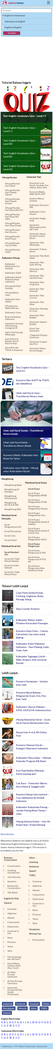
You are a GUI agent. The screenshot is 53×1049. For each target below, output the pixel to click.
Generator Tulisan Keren (38, 250)
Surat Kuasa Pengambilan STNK (37, 500)
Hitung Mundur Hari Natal (12, 184)
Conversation (13, 866)
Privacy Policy (30, 1046)
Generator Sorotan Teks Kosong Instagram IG (14, 325)
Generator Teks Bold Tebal (39, 256)
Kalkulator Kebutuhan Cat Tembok (12, 266)
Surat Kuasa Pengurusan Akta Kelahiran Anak (36, 568)
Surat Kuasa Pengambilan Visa (36, 514)
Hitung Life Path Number (13, 287)
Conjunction (13, 922)
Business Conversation (10, 858)
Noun (10, 937)
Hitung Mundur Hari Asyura (12, 230)
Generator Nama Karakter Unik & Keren (37, 235)
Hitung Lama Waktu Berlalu (12, 306)
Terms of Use (42, 1046)
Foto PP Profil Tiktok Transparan (14, 348)
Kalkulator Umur (13, 312)
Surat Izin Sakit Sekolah (11, 566)
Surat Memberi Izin (11, 553)
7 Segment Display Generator (38, 336)
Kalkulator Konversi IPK (39, 206)
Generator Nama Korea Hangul (37, 349)
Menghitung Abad (13, 485)
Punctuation (38, 939)
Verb (9, 950)
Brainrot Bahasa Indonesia (13, 318)
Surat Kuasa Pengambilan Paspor (38, 507)
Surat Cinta (9, 535)
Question (11, 881)
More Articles (7, 834)
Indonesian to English (15, 21)
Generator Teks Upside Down (36, 276)
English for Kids (11, 898)
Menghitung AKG (12, 509)
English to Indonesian (15, 15)
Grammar (12, 909)
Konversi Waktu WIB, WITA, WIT (37, 193)
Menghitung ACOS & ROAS (11, 503)
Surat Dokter (10, 540)
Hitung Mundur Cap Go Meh (12, 244)
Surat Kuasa (34, 488)
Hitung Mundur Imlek (12, 250)
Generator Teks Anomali (36, 289)
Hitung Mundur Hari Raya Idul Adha (12, 216)
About (21, 1046)
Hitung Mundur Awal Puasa (12, 237)
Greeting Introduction (13, 871)
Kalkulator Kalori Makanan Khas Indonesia (13, 279)
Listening (33, 862)
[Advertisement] (26, 57)
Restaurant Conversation (13, 886)
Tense (10, 946)
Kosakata (34, 1003)
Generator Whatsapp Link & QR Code (37, 227)
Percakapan (8, 1008)
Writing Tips (35, 933)
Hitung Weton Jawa (12, 293)
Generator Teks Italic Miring (36, 263)
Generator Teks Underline (36, 283)
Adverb (10, 917)
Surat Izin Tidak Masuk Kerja (11, 573)
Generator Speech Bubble (38, 323)
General (8, 902)
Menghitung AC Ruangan (12, 490)
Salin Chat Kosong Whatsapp (14, 333)
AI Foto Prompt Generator (14, 982)
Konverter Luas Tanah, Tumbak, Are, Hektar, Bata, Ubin (39, 185)
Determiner (13, 926)
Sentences (34, 866)
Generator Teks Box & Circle (38, 309)
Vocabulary (34, 929)
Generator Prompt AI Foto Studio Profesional (14, 991)
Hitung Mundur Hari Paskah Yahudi (12, 192)
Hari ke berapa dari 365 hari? (14, 957)
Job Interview (14, 877)
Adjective (12, 913)
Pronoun (11, 942)
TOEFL (32, 875)
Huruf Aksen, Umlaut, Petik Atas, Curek (14, 965)
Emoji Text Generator (34, 329)
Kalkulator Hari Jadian (12, 300)
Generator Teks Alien (36, 303)
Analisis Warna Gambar (36, 199)
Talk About (12, 892)
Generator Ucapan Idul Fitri (38, 342)
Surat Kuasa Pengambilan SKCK (37, 538)
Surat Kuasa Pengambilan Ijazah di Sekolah (38, 521)
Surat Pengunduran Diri (13, 525)
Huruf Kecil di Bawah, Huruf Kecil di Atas (11, 341)
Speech (32, 871)
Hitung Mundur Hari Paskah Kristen (12, 201)
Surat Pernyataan (12, 531)
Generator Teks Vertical (36, 270)
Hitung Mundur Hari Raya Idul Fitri (14, 208)
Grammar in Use (13, 932)
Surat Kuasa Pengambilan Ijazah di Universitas (38, 530)
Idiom (32, 857)
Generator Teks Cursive (36, 296)
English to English (13, 27)
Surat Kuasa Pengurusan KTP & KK (37, 559)
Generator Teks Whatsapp (36, 243)
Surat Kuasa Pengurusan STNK (37, 551)
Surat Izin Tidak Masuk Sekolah (11, 559)
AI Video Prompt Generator (12, 974)
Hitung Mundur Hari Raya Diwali (13, 224)
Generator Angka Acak (37, 219)
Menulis (22, 1008)
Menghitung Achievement (10, 497)
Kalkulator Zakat (13, 272)
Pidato (46, 1003)
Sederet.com (7, 1046)
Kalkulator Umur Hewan (37, 212)
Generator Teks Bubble (36, 316)
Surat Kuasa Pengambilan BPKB (37, 494)
